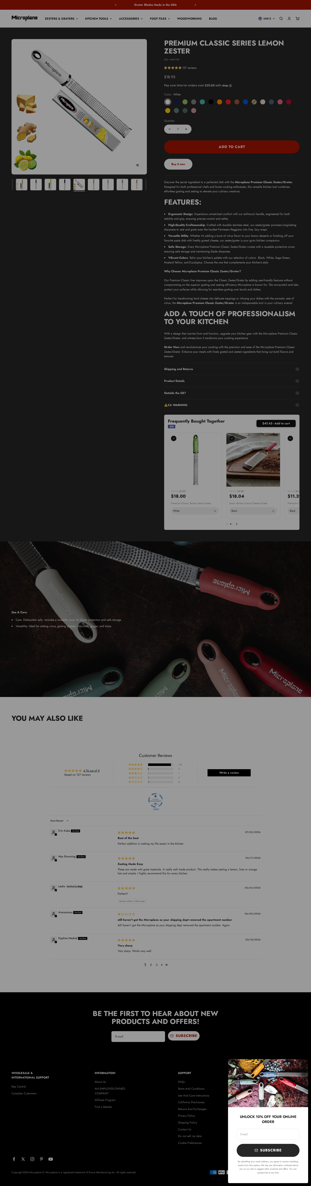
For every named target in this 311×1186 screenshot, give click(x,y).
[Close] (300, 1066)
